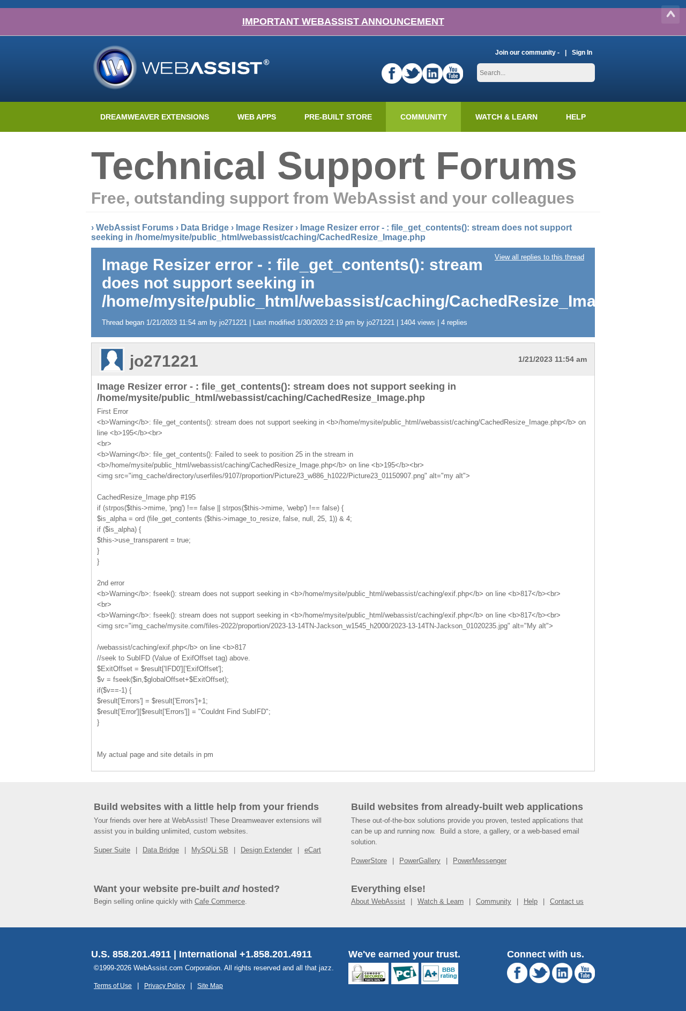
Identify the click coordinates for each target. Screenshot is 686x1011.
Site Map (210, 985)
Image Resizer (264, 227)
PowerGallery (420, 861)
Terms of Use (113, 985)
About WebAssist (378, 901)
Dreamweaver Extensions (154, 117)
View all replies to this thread (539, 257)
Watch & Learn (506, 117)
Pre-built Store (338, 117)
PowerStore (369, 861)
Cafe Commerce (220, 901)
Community (423, 117)
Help (531, 901)
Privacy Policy (164, 985)
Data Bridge (205, 227)
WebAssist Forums (135, 227)
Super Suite (112, 850)
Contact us (567, 901)
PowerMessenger (479, 861)
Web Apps (256, 117)
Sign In (582, 52)
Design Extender (266, 850)
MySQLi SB (209, 850)
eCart (312, 850)
